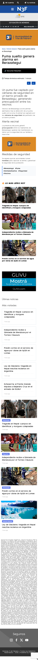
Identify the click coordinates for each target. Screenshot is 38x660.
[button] (19, 2)
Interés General (12, 49)
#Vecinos (7, 173)
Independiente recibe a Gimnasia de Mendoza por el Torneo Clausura (17, 332)
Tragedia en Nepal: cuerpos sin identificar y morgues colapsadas (18, 314)
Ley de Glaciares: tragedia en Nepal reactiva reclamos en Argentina (17, 368)
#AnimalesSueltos (10, 171)
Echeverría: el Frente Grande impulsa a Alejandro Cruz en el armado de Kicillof (18, 386)
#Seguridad (22, 171)
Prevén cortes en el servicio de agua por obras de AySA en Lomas (18, 350)
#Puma (17, 168)
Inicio (3, 49)
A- (29, 83)
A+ (33, 83)
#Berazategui (9, 168)
